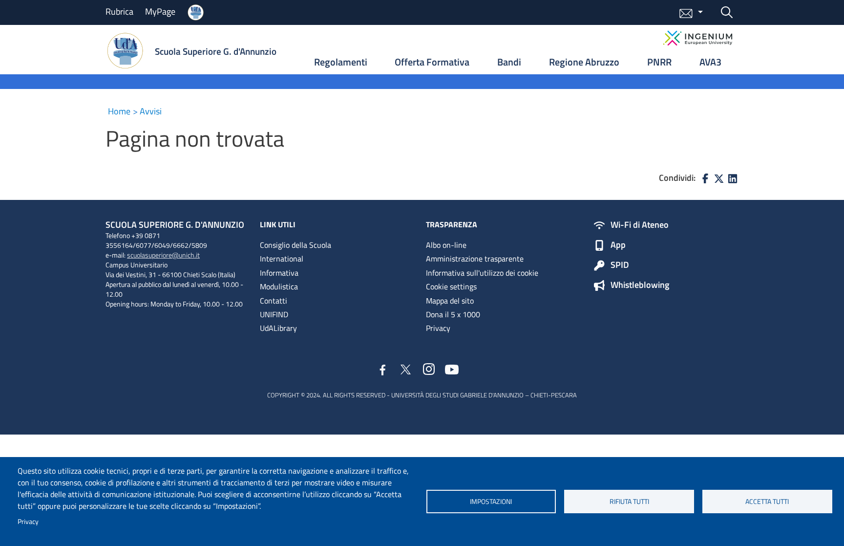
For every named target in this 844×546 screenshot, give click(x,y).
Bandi (509, 61)
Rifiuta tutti (629, 501)
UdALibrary (278, 328)
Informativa (279, 273)
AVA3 (710, 61)
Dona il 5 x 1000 (453, 314)
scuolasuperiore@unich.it (163, 255)
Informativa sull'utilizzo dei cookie (482, 273)
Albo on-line (446, 245)
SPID (620, 265)
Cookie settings (451, 286)
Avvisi (151, 111)
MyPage (160, 11)
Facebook (383, 370)
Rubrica (119, 11)
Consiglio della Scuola (295, 245)
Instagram (429, 369)
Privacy (28, 521)
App (618, 245)
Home (119, 111)
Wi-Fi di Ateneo (640, 225)
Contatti (273, 300)
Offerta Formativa (432, 61)
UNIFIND (274, 314)
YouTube (452, 369)
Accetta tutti (767, 501)
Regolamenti (340, 61)
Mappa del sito (450, 300)
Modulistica (279, 286)
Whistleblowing (640, 285)
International (281, 258)
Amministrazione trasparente (475, 258)
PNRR (659, 61)
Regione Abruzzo (584, 61)
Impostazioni (491, 501)
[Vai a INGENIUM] (698, 38)
